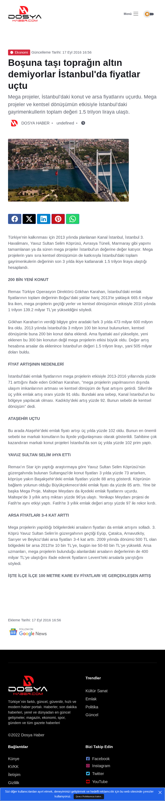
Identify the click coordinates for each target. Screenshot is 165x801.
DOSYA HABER (35, 123)
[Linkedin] (43, 219)
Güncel (92, 715)
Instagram (101, 766)
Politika (92, 707)
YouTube (100, 781)
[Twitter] (29, 219)
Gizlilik (13, 782)
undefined (65, 123)
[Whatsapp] (72, 219)
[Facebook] (14, 219)
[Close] (160, 792)
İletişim (14, 774)
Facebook (101, 758)
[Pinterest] (58, 219)
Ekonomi (21, 52)
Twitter (98, 773)
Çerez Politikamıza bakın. (89, 796)
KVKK (13, 766)
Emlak (91, 699)
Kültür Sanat (97, 691)
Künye (13, 758)
